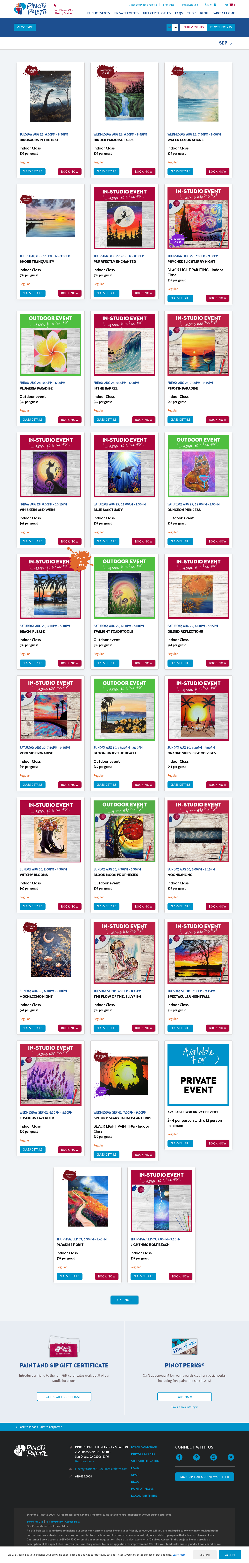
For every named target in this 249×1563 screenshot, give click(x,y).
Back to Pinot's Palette (144, 4)
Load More (125, 1300)
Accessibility (72, 1522)
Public (193, 27)
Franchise (168, 4)
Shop (191, 13)
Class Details (32, 171)
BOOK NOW (69, 171)
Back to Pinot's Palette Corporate (40, 1427)
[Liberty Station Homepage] (31, 9)
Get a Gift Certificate (64, 1397)
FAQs (179, 13)
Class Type (25, 27)
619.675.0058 (83, 1476)
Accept (230, 1554)
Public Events (98, 13)
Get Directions (84, 1461)
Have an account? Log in (184, 1406)
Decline (205, 1554)
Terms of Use (35, 1522)
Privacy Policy (54, 1522)
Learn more (179, 1554)
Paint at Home (223, 13)
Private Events (126, 13)
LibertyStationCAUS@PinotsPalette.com (101, 1469)
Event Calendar (144, 1447)
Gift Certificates (157, 13)
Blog (204, 13)
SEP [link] (223, 43)
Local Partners (144, 1496)
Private (221, 27)
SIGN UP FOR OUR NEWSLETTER (204, 1477)
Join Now (184, 1397)
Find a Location (189, 4)
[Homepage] (41, 1450)
